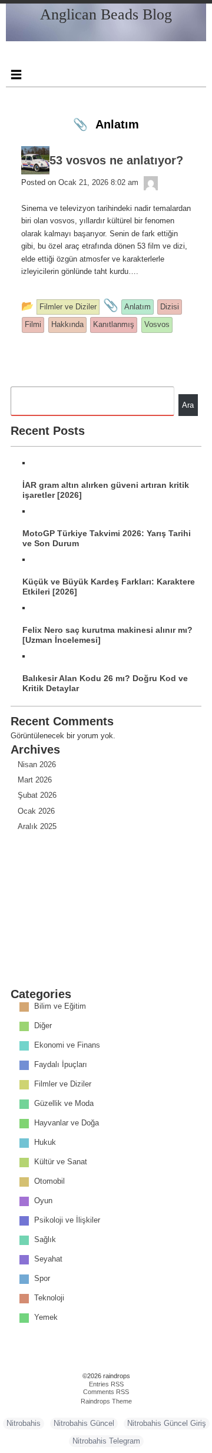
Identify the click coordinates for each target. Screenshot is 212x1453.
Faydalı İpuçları (60, 1065)
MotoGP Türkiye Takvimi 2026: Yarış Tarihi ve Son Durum (106, 538)
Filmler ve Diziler (62, 1084)
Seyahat (48, 1259)
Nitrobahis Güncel (84, 1423)
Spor (42, 1278)
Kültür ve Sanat (60, 1162)
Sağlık (45, 1240)
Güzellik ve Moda (64, 1103)
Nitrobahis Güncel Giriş (166, 1423)
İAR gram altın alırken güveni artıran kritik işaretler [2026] (105, 490)
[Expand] (16, 74)
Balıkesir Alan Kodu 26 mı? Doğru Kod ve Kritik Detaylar (105, 683)
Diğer (43, 1026)
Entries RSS (106, 1384)
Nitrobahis (23, 1423)
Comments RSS (106, 1391)
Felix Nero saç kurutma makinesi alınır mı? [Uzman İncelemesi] (107, 635)
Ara (188, 405)
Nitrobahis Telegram (106, 1441)
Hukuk (45, 1142)
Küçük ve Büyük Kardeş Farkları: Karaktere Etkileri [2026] (108, 586)
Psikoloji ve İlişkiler (67, 1220)
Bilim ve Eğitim (60, 1006)
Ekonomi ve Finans (67, 1045)
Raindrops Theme (106, 1401)
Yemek (46, 1317)
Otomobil (49, 1181)
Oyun (43, 1201)
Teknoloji (49, 1298)
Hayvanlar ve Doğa (66, 1123)
